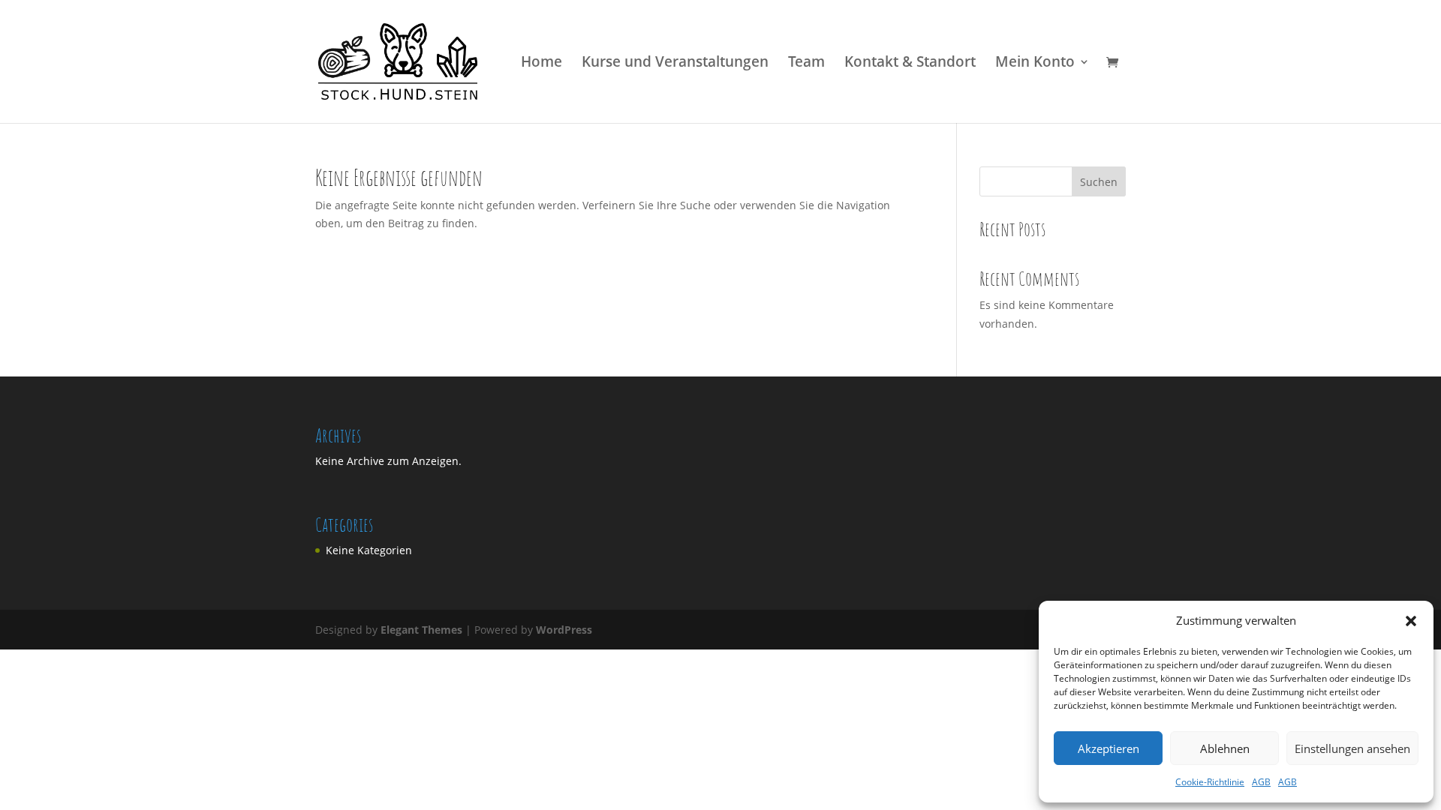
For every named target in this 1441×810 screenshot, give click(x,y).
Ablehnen (1225, 748)
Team (806, 63)
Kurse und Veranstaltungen (675, 63)
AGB (1261, 782)
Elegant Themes (421, 629)
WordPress (564, 629)
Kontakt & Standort (910, 63)
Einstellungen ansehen (1352, 748)
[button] (1410, 621)
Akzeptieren (1108, 748)
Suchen (1099, 182)
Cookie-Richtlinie (1209, 782)
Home (541, 63)
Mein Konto (1035, 63)
